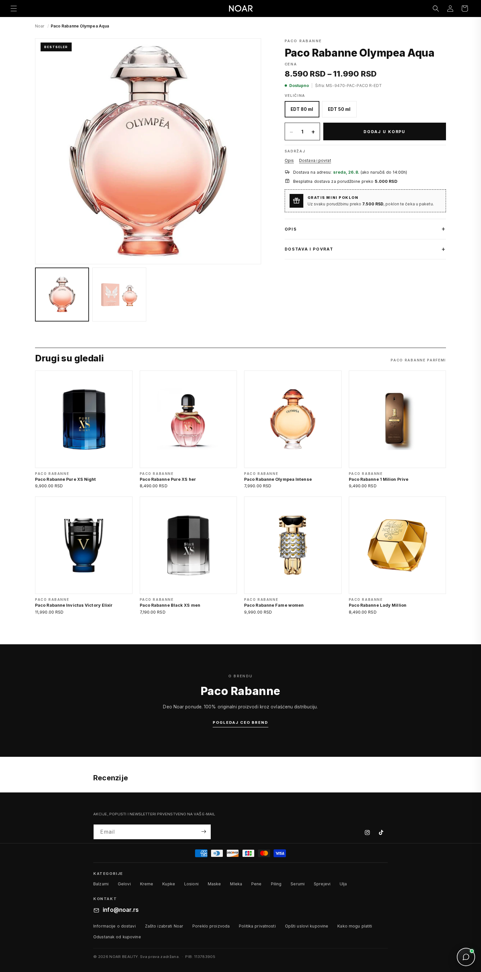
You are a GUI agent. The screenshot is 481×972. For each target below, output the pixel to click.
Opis (289, 160)
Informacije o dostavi (114, 926)
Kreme (146, 883)
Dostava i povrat (315, 160)
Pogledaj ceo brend (240, 722)
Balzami (101, 883)
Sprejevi (322, 883)
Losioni (191, 883)
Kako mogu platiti (354, 926)
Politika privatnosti (257, 926)
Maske (214, 883)
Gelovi (124, 883)
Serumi (298, 883)
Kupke (168, 883)
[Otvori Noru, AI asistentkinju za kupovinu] (466, 957)
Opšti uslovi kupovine (307, 926)
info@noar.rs (121, 910)
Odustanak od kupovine (117, 936)
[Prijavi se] (203, 831)
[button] (14, 8)
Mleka (236, 883)
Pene (256, 883)
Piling (276, 883)
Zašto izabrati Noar (164, 926)
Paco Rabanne (303, 41)
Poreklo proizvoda (211, 926)
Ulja (343, 883)
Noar (39, 26)
